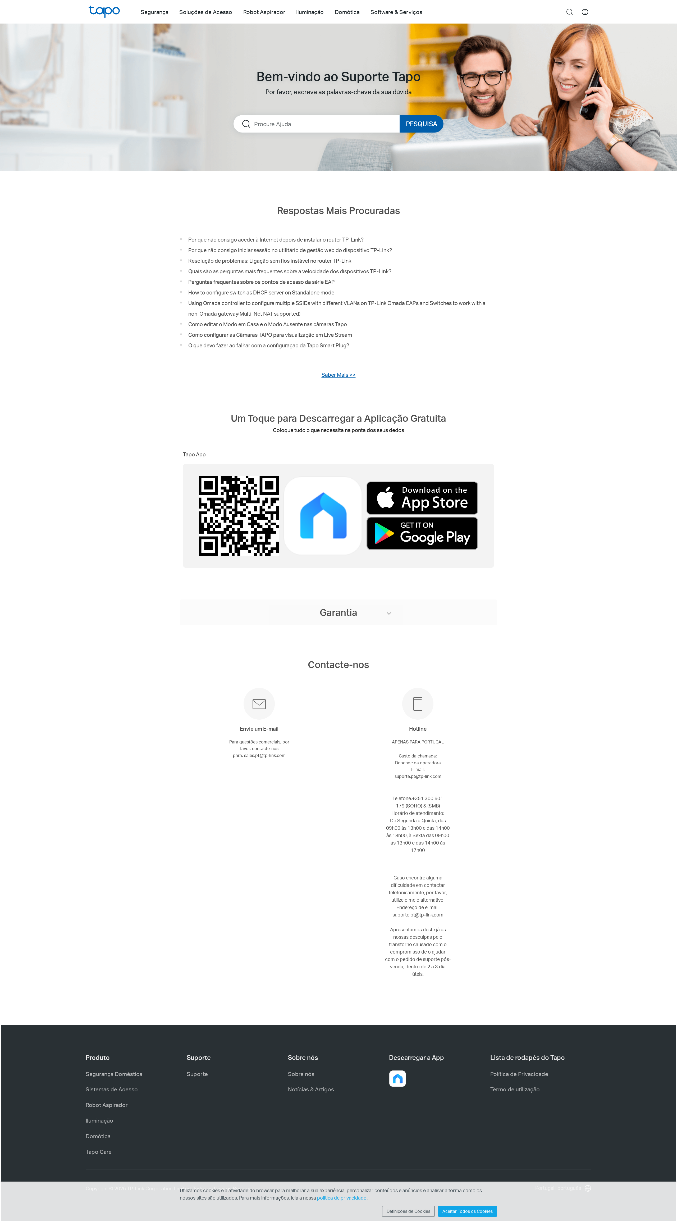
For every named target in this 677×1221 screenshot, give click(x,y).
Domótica (98, 1136)
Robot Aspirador (107, 1104)
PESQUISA (421, 124)
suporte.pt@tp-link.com (417, 914)
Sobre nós (301, 1073)
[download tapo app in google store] (422, 533)
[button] (397, 1078)
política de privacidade (342, 1198)
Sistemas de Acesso (112, 1089)
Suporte (197, 1073)
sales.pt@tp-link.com (265, 755)
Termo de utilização (515, 1089)
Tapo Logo (104, 12)
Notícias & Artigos (311, 1089)
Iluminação (99, 1120)
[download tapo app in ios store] (422, 499)
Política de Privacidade (519, 1073)
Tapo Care (99, 1151)
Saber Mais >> (339, 374)
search (569, 12)
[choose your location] (585, 11)
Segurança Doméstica (114, 1073)
